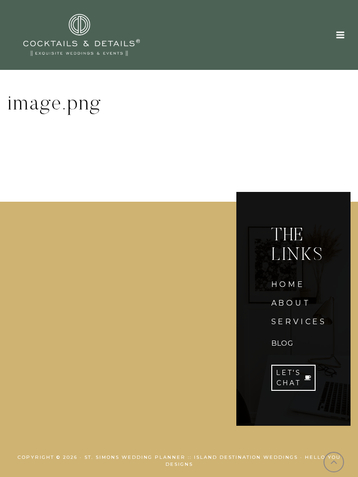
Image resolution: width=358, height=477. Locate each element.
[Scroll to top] (334, 462)
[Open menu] (340, 34)
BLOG (282, 343)
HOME (288, 284)
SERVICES (299, 321)
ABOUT (291, 303)
